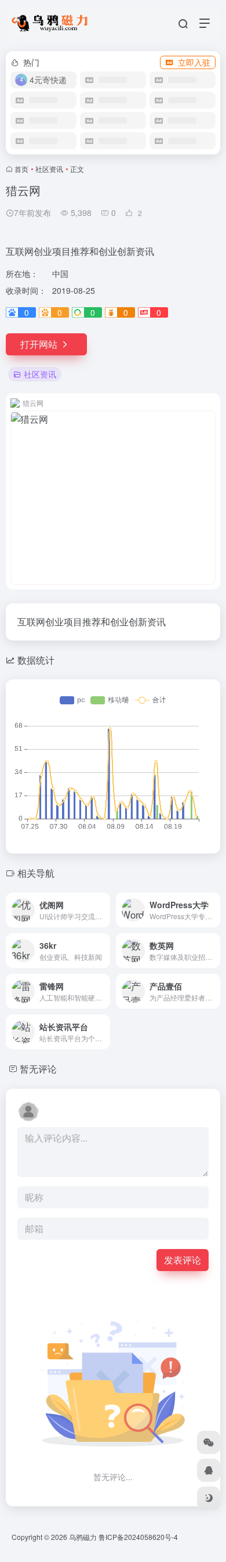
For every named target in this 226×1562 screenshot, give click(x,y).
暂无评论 (38, 1068)
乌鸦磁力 (83, 1537)
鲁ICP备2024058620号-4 (138, 1537)
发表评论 (182, 1259)
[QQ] (208, 1470)
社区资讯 (49, 169)
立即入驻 (194, 62)
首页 (21, 169)
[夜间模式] (208, 1498)
